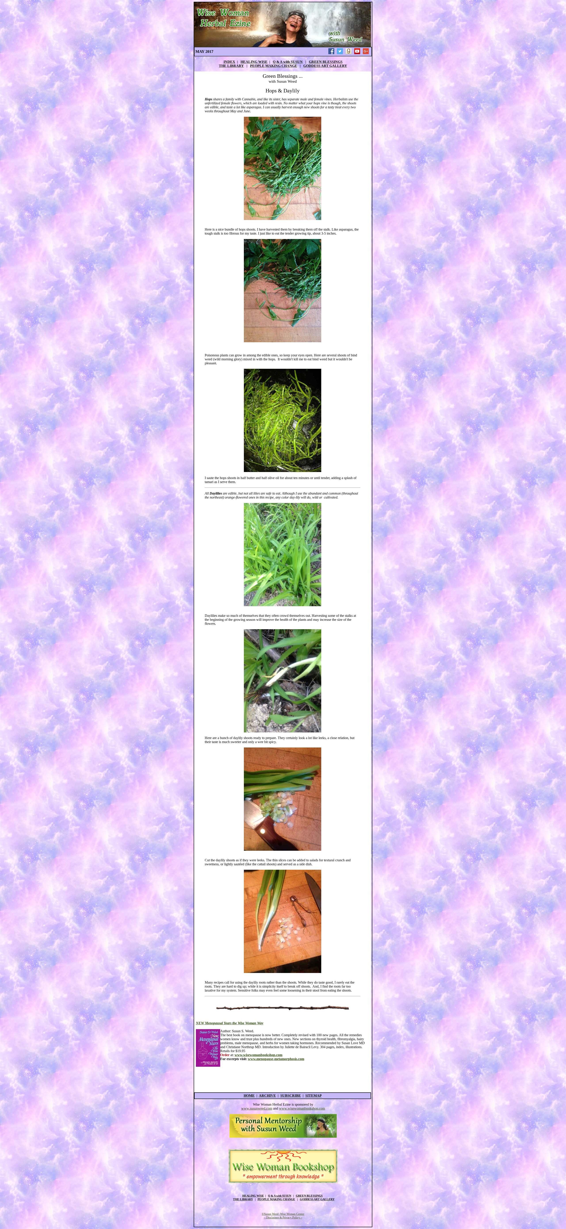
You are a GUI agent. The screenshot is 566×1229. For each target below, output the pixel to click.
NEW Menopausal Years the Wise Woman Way (229, 1023)
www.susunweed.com (256, 1108)
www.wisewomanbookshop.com (302, 1108)
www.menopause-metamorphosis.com (276, 1059)
